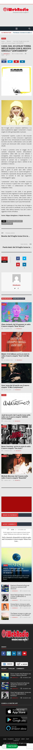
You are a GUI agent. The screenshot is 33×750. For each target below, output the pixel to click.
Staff (27, 739)
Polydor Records (7, 223)
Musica (3, 38)
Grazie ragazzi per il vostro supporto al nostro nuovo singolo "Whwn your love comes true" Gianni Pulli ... (16, 533)
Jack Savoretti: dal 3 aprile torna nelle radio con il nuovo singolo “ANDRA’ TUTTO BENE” (15, 417)
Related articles (7, 298)
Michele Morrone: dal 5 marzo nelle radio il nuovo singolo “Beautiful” (14, 477)
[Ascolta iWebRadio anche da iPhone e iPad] (16, 711)
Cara (8, 221)
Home (4, 739)
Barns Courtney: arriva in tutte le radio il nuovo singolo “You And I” (16, 447)
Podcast (17, 739)
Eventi (23, 739)
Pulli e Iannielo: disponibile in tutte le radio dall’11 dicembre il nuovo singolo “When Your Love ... (16, 539)
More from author (18, 298)
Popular (11, 668)
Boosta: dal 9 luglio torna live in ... (15, 236)
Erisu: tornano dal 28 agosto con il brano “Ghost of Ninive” (16, 570)
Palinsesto (11, 739)
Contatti (16, 740)
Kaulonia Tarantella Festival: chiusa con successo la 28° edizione (20, 587)
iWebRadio (6, 53)
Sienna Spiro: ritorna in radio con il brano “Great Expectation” (21, 605)
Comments (20, 668)
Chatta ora (12, 746)
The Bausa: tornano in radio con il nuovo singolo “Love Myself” (21, 614)
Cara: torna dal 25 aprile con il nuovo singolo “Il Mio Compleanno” (15, 386)
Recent (3, 668)
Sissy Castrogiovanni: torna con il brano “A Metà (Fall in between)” (21, 596)
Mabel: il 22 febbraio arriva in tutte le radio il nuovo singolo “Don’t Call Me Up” (15, 356)
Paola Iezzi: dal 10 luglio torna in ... (17, 247)
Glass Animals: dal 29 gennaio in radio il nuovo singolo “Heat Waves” (16, 325)
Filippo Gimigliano (17, 221)
